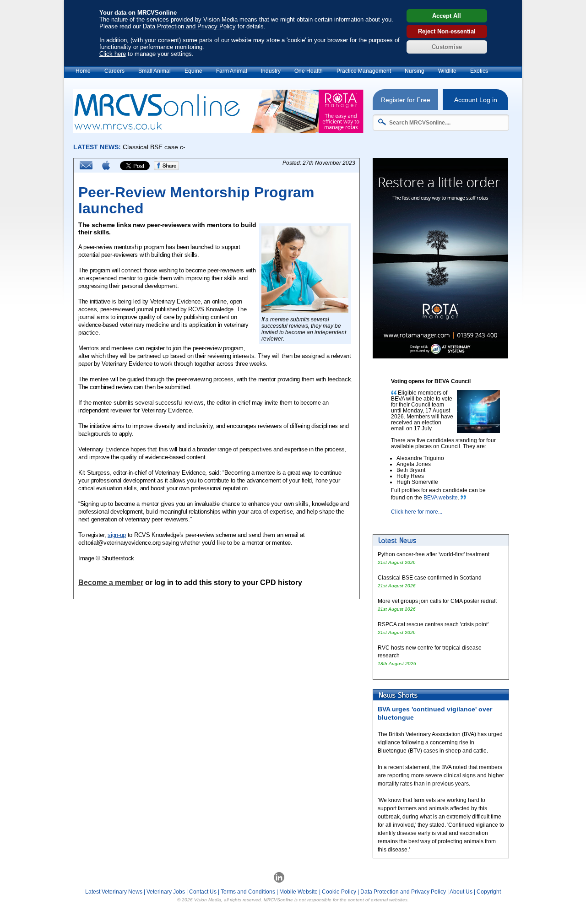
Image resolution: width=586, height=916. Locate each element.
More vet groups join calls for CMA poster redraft (437, 601)
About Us (461, 892)
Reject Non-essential (447, 31)
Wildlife (447, 71)
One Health (308, 71)
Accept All (446, 15)
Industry (271, 71)
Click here (112, 53)
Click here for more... (416, 512)
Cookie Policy (339, 892)
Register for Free (405, 99)
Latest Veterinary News (113, 892)
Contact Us (203, 892)
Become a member (110, 582)
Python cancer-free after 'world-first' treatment (433, 554)
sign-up (117, 534)
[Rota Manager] (218, 131)
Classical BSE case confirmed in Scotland (430, 578)
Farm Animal (231, 71)
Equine (193, 71)
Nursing (414, 71)
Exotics (479, 71)
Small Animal (154, 71)
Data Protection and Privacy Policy (189, 26)
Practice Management (363, 71)
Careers (114, 71)
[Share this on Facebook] (166, 168)
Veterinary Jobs (165, 892)
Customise (447, 46)
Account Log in (475, 99)
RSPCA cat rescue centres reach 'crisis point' (434, 624)
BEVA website (440, 497)
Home (83, 71)
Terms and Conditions (248, 892)
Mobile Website (298, 892)
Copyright (489, 892)
